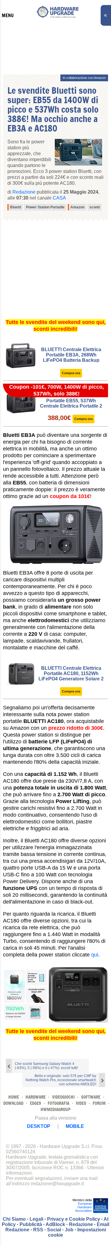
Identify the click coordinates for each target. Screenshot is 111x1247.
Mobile (75, 1126)
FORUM (99, 1103)
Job (69, 1229)
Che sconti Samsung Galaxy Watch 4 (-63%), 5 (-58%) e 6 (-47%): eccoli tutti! (46, 1066)
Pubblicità (31, 1224)
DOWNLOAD (13, 1103)
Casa (59, 197)
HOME (13, 1097)
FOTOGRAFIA (58, 1103)
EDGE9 (35, 1103)
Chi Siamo (14, 1219)
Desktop (38, 1126)
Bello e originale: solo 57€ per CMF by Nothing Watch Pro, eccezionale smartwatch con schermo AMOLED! (60, 1080)
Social (54, 1229)
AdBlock (55, 1224)
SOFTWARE (90, 1097)
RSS (38, 1229)
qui (94, 955)
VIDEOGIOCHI (63, 1097)
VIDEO (81, 1103)
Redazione (81, 1224)
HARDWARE (35, 1097)
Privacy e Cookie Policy (73, 1219)
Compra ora (71, 373)
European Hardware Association (83, 1207)
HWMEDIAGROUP (55, 1109)
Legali (36, 1219)
